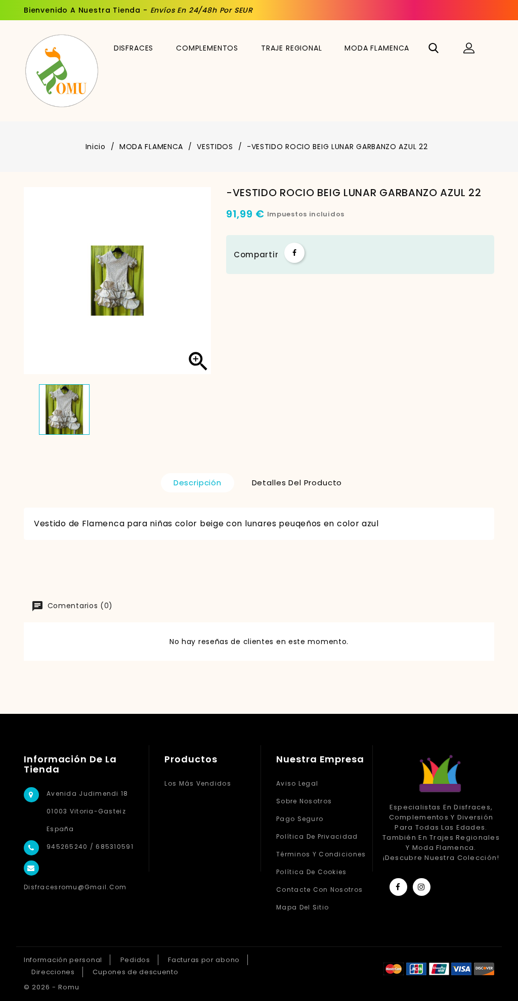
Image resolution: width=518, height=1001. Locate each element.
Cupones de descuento (135, 972)
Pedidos (135, 960)
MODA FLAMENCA (376, 48)
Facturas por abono (204, 960)
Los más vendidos (197, 783)
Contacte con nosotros (319, 889)
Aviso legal (297, 783)
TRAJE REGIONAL (291, 48)
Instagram (421, 887)
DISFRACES (134, 48)
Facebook (398, 887)
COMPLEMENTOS (207, 48)
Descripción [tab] (198, 482)
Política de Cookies (311, 872)
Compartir (294, 253)
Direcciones (53, 972)
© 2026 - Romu (51, 987)
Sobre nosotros (304, 801)
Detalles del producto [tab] (297, 482)
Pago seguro (299, 818)
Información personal (63, 960)
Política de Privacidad (317, 836)
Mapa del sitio (302, 907)
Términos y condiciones (321, 854)
